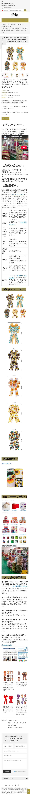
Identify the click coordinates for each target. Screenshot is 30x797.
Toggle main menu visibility (26, 20)
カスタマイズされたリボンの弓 (16, 727)
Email (5, 118)
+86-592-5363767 (7, 7)
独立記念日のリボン (20, 586)
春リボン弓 (23, 723)
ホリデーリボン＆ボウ (16, 24)
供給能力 (4, 97)
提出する (7, 771)
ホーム (3, 24)
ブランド (4, 90)
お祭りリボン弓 (5, 26)
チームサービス (7, 645)
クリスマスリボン (18, 194)
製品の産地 (5, 92)
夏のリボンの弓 (12, 725)
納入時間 (4, 95)
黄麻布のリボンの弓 (13, 723)
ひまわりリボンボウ (13, 720)
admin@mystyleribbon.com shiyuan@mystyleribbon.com (8, 4)
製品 (8, 24)
